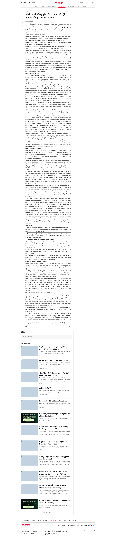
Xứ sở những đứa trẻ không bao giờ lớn (53, 401)
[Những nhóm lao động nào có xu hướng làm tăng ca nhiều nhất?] (29, 430)
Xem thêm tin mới (46, 512)
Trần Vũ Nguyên (42, 495)
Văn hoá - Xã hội (62, 6)
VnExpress (23, 2)
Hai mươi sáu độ (45, 388)
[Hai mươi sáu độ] (29, 392)
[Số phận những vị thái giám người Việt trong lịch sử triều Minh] (29, 445)
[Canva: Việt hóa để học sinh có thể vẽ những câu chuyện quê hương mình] (29, 489)
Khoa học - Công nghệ (51, 6)
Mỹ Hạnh (41, 383)
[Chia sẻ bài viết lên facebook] (22, 20)
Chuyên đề (36, 6)
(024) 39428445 (53, 533)
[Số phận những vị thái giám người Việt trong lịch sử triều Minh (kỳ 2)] (29, 351)
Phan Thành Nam (43, 394)
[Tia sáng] (58, 2)
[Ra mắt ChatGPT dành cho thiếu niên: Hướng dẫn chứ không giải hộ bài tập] (29, 476)
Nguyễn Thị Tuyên (43, 368)
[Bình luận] (22, 26)
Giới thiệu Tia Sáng (71, 525)
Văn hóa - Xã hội (34, 11)
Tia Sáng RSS (79, 525)
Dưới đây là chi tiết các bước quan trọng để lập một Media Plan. (53, 418)
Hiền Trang (41, 407)
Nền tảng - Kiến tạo (72, 6)
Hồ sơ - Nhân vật (82, 6)
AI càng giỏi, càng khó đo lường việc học (54, 360)
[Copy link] (22, 23)
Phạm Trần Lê (29, 21)
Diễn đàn (42, 6)
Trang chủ (27, 11)
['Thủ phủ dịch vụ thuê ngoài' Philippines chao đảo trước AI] (29, 460)
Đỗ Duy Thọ (41, 355)
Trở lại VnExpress (61, 525)
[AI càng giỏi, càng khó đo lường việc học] (29, 364)
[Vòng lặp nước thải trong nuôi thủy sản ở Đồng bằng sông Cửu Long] (29, 377)
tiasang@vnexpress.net (53, 534)
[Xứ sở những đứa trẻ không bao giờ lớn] (29, 405)
